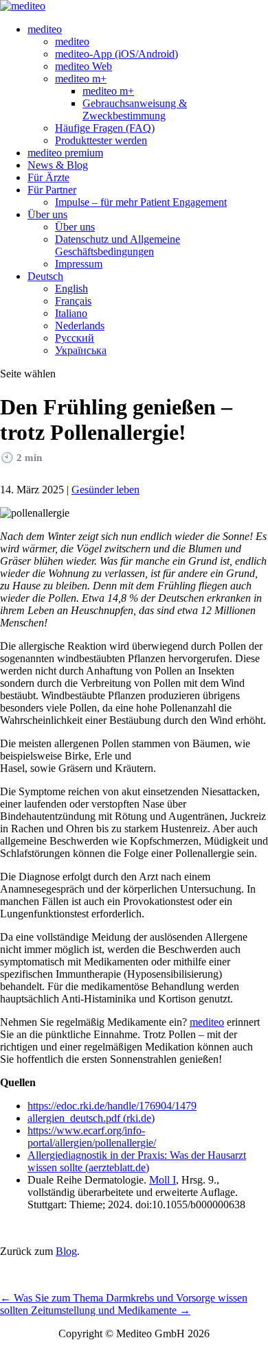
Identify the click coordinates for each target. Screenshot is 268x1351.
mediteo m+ (81, 78)
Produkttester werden (101, 140)
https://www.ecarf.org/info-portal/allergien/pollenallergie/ (91, 1137)
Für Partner (51, 190)
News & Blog (57, 165)
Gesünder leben (105, 489)
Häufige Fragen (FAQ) (105, 128)
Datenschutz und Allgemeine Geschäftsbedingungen (117, 245)
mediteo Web (83, 66)
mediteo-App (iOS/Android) (116, 54)
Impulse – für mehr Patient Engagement (141, 202)
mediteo (44, 29)
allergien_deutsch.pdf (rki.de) (91, 1118)
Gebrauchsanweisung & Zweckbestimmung (134, 109)
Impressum (78, 264)
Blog (66, 1251)
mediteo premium (65, 152)
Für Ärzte (48, 177)
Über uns (47, 214)
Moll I (162, 1180)
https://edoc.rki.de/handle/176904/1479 (112, 1106)
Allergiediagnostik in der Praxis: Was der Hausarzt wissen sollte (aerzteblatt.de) (136, 1161)
